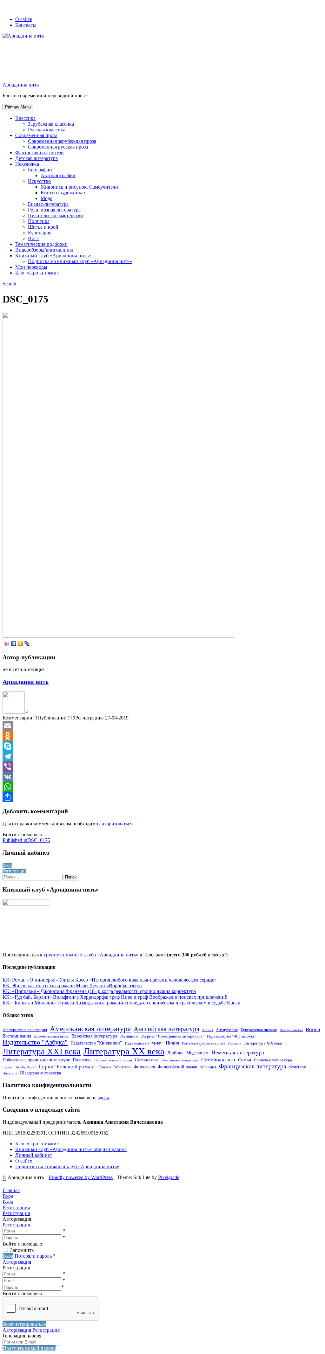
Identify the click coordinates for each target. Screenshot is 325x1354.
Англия (207, 1030)
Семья (244, 1059)
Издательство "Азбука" (35, 1042)
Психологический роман (113, 1060)
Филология (144, 1066)
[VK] (162, 777)
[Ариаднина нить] (14, 712)
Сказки (104, 1067)
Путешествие (147, 1060)
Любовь (175, 1052)
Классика (25, 118)
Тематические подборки (41, 244)
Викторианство (291, 1030)
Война (313, 1029)
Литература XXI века (42, 1051)
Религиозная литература (54, 209)
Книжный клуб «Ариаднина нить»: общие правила (71, 1149)
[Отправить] (162, 797)
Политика (39, 221)
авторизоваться (115, 823)
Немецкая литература (237, 1052)
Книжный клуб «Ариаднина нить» (53, 255)
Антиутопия (227, 1030)
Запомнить (22, 1250)
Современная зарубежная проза (62, 141)
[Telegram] (162, 756)
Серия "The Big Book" (19, 1067)
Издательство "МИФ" (144, 1043)
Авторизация (17, 1262)
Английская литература (166, 1029)
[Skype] (162, 746)
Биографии (40, 169)
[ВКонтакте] (13, 643)
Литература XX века (123, 1051)
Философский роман (177, 1066)
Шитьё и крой (43, 227)
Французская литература (252, 1066)
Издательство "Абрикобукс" (231, 1036)
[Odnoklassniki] (162, 736)
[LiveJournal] (27, 643)
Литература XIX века (263, 1043)
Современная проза (36, 135)
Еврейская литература (94, 1035)
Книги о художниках (63, 192)
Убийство (122, 1067)
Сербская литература (273, 1060)
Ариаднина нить (26, 681)
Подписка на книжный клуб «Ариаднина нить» (80, 261)
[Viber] (162, 766)
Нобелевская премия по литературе (36, 1059)
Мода (46, 198)
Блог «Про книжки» (37, 272)
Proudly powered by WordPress (81, 1177)
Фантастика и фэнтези (39, 152)
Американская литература (90, 1029)
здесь (103, 1097)
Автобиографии (58, 175)
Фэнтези (297, 1066)
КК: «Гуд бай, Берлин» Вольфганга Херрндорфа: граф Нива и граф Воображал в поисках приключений (115, 997)
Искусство (39, 181)
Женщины (129, 1036)
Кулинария (39, 232)
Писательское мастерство (55, 215)
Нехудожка (27, 164)
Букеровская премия (259, 1030)
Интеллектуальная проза (203, 1043)
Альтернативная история (25, 1030)
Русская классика (46, 129)
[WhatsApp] (162, 787)
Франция (208, 1067)
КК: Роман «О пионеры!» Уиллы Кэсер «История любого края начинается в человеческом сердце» (110, 980)
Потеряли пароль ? (35, 1256)
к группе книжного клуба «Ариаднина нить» (89, 954)
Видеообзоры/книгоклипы (44, 250)
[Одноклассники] (20, 643)
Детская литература (36, 158)
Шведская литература (40, 1072)
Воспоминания (17, 1035)
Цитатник (10, 1073)
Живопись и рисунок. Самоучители (79, 187)
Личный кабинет (33, 1155)
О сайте (23, 19)
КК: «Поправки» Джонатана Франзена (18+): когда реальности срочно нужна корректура (99, 991)
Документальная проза (51, 1036)
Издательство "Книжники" (96, 1042)
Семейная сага (218, 1060)
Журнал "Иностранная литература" (172, 1036)
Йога (33, 238)
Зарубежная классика (51, 124)
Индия (172, 1042)
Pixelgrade (168, 1177)
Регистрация (16, 1224)
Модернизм (197, 1052)
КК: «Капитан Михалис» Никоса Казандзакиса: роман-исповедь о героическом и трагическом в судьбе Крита (121, 1002)
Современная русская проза (58, 146)
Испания (234, 1043)
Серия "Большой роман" (67, 1067)
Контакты (25, 25)
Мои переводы (31, 267)
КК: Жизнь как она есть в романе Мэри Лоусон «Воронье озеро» (73, 985)
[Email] (162, 726)
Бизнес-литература (48, 204)
